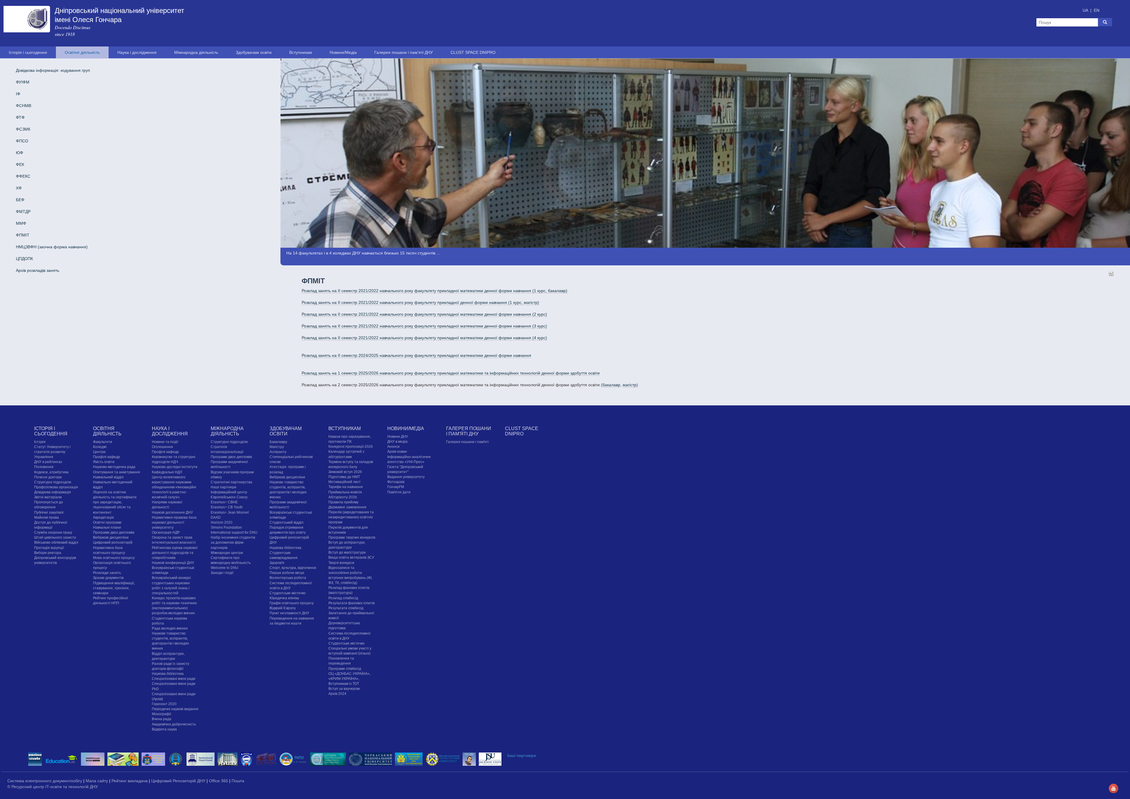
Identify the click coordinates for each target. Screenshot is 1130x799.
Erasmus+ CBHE (224, 502)
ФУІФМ (22, 82)
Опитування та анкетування (116, 472)
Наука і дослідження (137, 52)
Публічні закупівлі (49, 512)
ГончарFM (395, 487)
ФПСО (22, 141)
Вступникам (300, 52)
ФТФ (20, 117)
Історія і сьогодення (28, 52)
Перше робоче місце (287, 573)
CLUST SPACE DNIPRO (473, 52)
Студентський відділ (286, 522)
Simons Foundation (226, 527)
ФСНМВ (23, 105)
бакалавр (611, 384)
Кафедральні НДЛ (167, 472)
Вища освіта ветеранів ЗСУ (351, 557)
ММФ (21, 223)
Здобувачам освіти (254, 52)
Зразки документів (108, 578)
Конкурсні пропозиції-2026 (350, 447)
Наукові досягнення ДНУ (172, 512)
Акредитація (103, 517)
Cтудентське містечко (288, 593)
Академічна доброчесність (174, 724)
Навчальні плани (107, 527)
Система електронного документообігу (45, 780)
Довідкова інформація (52, 492)
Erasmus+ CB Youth (227, 507)
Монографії (161, 714)
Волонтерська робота (288, 578)
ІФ (18, 93)
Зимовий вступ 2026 (345, 472)
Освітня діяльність (82, 52)
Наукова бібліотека (168, 674)
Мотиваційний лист (344, 482)
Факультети (102, 442)
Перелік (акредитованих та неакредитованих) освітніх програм (351, 517)
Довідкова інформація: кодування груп (53, 70)
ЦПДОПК (24, 258)
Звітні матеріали (48, 497)
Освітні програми (107, 522)
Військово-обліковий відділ (56, 542)
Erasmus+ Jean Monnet (230, 512)
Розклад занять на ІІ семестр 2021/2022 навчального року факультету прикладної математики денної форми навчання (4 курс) (424, 337)
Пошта (238, 780)
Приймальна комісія (345, 492)
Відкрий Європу (283, 608)
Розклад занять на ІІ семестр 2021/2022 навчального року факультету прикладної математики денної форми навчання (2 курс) (424, 314)
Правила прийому (343, 502)
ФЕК (20, 164)
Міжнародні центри (227, 553)
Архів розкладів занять (37, 270)
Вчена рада (161, 719)
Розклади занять (107, 573)
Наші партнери (223, 487)
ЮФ (19, 152)
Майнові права (46, 517)
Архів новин (397, 452)
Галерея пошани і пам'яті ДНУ (403, 52)
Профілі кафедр (106, 457)
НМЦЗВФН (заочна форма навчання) (52, 246)
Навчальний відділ (108, 477)
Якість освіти (103, 462)
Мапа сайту (97, 780)
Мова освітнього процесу (114, 558)
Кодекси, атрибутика (51, 472)
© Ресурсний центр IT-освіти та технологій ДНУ (52, 786)
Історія (40, 442)
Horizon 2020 (221, 522)
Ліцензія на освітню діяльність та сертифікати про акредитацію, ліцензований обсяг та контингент (115, 502)
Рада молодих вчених (170, 628)
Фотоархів (395, 482)
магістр (630, 384)
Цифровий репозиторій (112, 542)
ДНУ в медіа (397, 442)
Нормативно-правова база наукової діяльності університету (174, 522)
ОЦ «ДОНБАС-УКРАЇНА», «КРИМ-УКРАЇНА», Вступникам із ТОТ (349, 679)
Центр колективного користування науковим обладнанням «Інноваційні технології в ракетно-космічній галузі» (174, 487)
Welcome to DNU (224, 568)
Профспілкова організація (56, 487)
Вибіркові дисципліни (111, 537)
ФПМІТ (22, 235)
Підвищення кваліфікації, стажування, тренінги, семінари (114, 588)
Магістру (277, 447)
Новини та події (165, 442)
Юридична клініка (284, 598)
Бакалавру (278, 442)
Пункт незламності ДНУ (289, 613)
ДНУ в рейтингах (48, 462)
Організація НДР (166, 532)
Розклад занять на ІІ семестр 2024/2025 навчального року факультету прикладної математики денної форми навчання (416, 355)
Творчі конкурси (341, 563)
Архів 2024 (337, 694)
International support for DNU (234, 532)
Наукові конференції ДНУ (173, 563)
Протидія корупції (49, 548)
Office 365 (219, 780)
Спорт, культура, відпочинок (293, 568)
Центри (99, 452)
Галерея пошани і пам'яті (467, 442)
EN (1096, 10)
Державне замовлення (347, 507)
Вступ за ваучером (344, 689)
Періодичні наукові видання (175, 709)
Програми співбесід (344, 669)
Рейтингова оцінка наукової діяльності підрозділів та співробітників (174, 553)
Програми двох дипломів (113, 532)
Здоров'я (277, 563)
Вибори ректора (47, 553)
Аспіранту (278, 452)
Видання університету (406, 477)
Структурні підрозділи (52, 482)
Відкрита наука (164, 729)
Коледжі (100, 447)
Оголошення (162, 447)
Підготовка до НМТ (344, 477)
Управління (43, 457)
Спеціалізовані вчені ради (173, 679)
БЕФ (20, 199)
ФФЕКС (23, 176)
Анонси (393, 447)
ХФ (19, 188)
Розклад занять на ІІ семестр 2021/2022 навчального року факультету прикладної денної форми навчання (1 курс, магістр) (420, 302)
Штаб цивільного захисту (55, 537)
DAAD (216, 517)
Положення (44, 467)
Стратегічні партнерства (231, 482)
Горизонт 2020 (164, 704)
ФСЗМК (23, 129)
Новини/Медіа (343, 52)
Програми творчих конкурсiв (351, 537)
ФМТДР (23, 211)
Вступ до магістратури (347, 552)
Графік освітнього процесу (292, 603)
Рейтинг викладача (130, 780)
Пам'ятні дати (399, 492)
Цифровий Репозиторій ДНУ (179, 780)
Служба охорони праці (53, 532)
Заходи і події (222, 573)
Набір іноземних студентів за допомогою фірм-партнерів (233, 542)
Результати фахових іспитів (351, 603)
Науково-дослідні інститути (174, 467)
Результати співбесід (345, 608)
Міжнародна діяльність (196, 52)
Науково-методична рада (114, 467)
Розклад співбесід (343, 598)
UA (1086, 10)
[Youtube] (1113, 788)
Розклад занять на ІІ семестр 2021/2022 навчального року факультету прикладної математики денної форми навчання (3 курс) (424, 326)
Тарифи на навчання (345, 487)
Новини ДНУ (397, 437)
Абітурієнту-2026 (342, 497)
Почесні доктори (48, 477)
